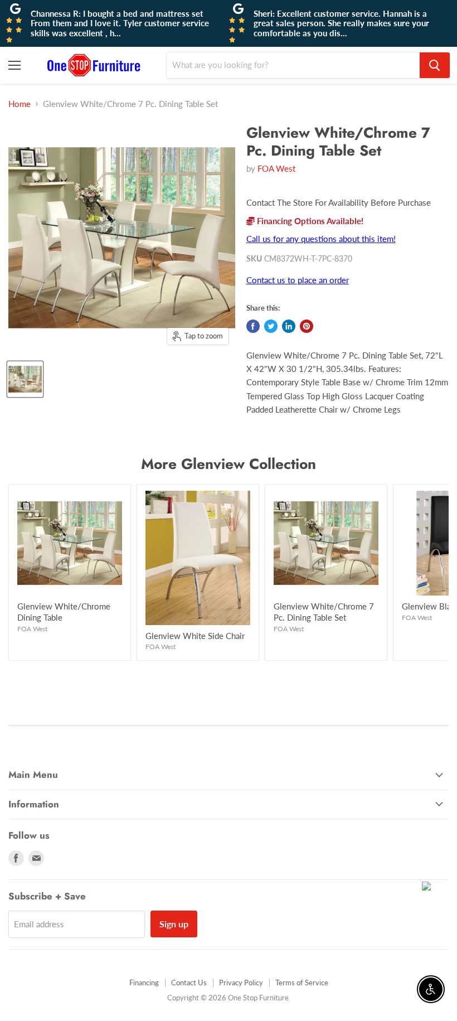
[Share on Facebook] (253, 326)
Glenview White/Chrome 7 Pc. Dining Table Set (324, 611)
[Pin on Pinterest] (306, 326)
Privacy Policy (241, 982)
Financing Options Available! (309, 221)
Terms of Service (301, 982)
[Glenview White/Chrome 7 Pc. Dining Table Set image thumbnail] (25, 379)
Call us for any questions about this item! (321, 239)
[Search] (435, 65)
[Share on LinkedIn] (288, 326)
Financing (144, 982)
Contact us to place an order (297, 280)
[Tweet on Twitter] (271, 326)
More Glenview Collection (228, 464)
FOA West (276, 168)
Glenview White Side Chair (195, 636)
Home (19, 104)
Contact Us (189, 982)
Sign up (173, 923)
